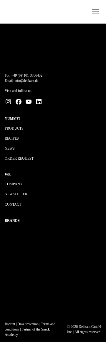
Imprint (10, 324)
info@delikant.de (26, 81)
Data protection (28, 324)
